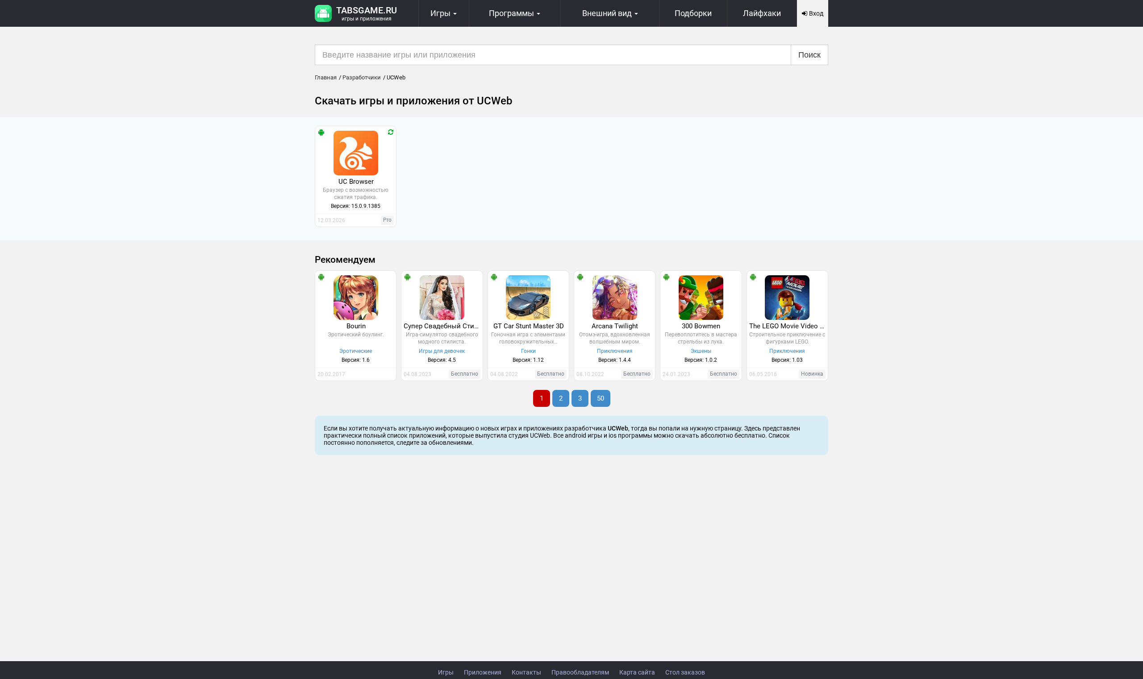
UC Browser (356, 182)
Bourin (356, 326)
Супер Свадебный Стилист (443, 326)
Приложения (482, 672)
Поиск (809, 54)
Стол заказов (685, 672)
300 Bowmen (701, 326)
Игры (446, 672)
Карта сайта (637, 672)
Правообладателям (580, 672)
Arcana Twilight (615, 326)
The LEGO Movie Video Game (788, 326)
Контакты (526, 672)
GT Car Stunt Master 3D (528, 326)
